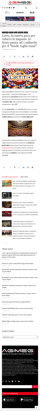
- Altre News (24, 179)
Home (3, 31)
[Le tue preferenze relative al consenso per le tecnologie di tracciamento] (36, 407)
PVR (14, 26)
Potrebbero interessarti (10, 179)
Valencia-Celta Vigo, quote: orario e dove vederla (16, 317)
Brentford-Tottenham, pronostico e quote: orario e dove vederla (19, 288)
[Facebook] (3, 8)
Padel (19, 26)
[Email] (28, 58)
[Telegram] (9, 8)
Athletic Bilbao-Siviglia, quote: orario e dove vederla (17, 323)
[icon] (11, 403)
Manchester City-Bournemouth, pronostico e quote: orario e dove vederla (19, 272)
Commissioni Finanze (8, 150)
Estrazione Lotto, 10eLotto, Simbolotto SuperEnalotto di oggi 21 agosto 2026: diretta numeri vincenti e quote (25, 207)
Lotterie (11, 34)
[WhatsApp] (19, 58)
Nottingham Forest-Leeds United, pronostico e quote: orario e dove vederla (20, 280)
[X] (11, 8)
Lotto (16, 34)
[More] (32, 58)
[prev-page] (3, 245)
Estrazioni (26, 26)
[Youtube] (14, 8)
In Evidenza (10, 31)
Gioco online (4, 26)
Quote (32, 26)
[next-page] (6, 245)
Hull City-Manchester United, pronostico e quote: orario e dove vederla (19, 296)
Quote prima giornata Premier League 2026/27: (16, 304)
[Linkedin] (7, 8)
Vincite (9, 26)
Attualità (21, 34)
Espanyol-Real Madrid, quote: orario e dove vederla (17, 310)
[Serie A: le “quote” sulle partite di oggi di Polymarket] (7, 197)
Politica (25, 34)
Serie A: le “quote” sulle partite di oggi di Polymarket (17, 265)
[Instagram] (5, 8)
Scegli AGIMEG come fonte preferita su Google (20, 66)
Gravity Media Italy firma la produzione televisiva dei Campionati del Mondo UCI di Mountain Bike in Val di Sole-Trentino (24, 226)
